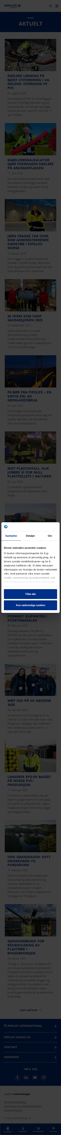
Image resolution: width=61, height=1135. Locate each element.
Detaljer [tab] (30, 535)
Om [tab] (50, 535)
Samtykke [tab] (11, 535)
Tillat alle (30, 594)
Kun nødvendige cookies (30, 605)
